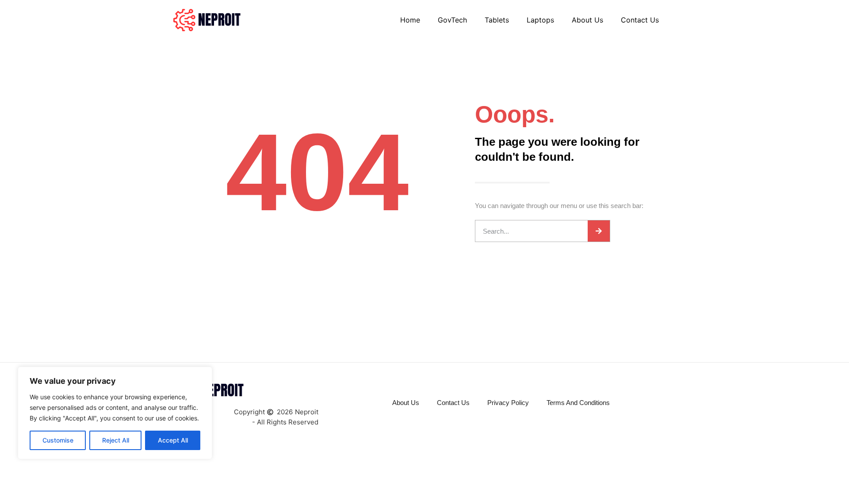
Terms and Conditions (578, 402)
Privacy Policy (508, 402)
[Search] (599, 231)
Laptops (540, 19)
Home (410, 19)
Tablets (497, 19)
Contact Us (640, 19)
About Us (587, 19)
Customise (57, 440)
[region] (115, 413)
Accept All (173, 440)
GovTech (452, 19)
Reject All (115, 440)
